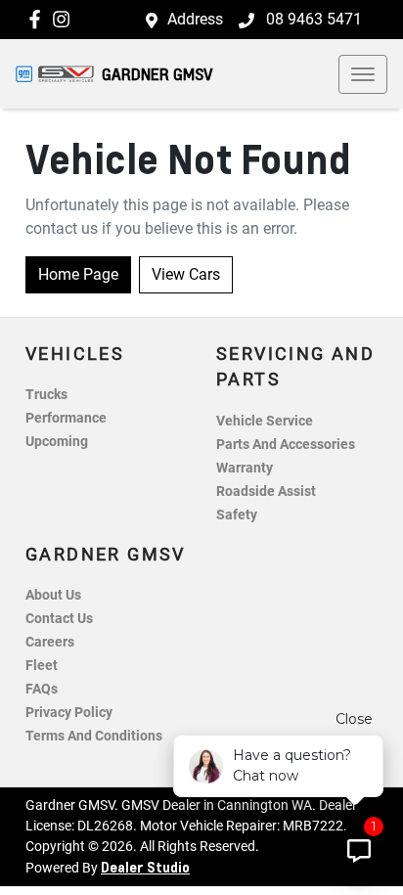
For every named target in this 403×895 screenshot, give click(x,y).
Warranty (244, 468)
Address (195, 19)
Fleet (41, 665)
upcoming (56, 441)
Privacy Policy (68, 712)
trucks (46, 394)
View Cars (186, 274)
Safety (236, 515)
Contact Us (59, 618)
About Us (53, 595)
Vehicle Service (264, 421)
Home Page (78, 274)
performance (66, 418)
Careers (49, 642)
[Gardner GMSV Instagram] (65, 19)
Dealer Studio (145, 866)
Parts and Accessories (285, 444)
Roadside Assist (266, 491)
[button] (362, 74)
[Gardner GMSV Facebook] (38, 19)
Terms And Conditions (93, 736)
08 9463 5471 (312, 19)
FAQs (41, 689)
